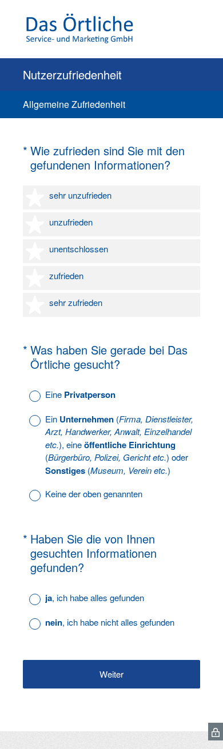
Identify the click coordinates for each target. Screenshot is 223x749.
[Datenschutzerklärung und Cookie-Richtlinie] (215, 732)
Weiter (111, 674)
